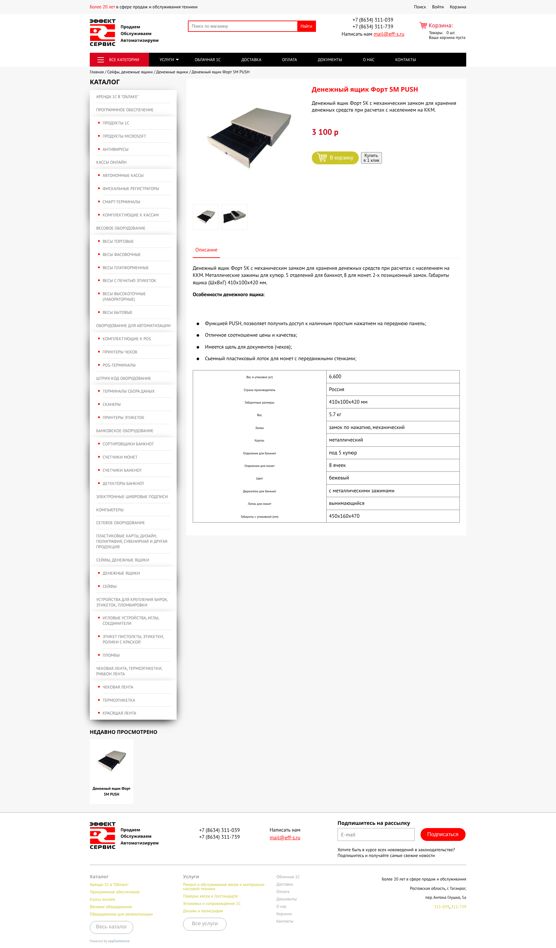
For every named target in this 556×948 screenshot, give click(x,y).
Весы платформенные (126, 267)
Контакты (405, 59)
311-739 (458, 906)
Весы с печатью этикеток (129, 280)
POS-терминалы (119, 365)
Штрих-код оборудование (123, 378)
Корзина (458, 7)
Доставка (251, 59)
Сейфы (109, 586)
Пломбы (111, 655)
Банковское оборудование (124, 430)
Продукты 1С (116, 123)
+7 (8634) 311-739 (373, 26)
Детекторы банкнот (123, 483)
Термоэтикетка (119, 700)
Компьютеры (110, 510)
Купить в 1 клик (371, 158)
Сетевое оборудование (120, 522)
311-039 (441, 906)
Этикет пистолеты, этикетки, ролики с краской (133, 639)
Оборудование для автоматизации (133, 325)
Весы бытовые (118, 312)
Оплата (289, 59)
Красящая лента (119, 713)
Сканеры (112, 404)
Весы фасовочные (122, 254)
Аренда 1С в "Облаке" (117, 96)
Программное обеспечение (124, 110)
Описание (206, 250)
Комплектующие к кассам (131, 215)
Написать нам (372, 34)
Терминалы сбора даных (129, 391)
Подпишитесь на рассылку (374, 822)
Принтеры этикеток (123, 417)
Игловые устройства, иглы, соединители (131, 620)
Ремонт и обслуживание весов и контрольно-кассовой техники (224, 886)
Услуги (167, 59)
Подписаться (443, 834)
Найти (306, 26)
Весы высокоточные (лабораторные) (124, 296)
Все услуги (205, 923)
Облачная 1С (208, 59)
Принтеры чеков (120, 352)
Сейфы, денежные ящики (122, 560)
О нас (369, 59)
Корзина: (441, 25)
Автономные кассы (123, 175)
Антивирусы (115, 149)
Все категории (124, 59)
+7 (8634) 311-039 (373, 20)
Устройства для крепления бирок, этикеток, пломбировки (132, 602)
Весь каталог (111, 927)
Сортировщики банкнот (128, 444)
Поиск (420, 7)
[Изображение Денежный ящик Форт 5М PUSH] (249, 138)
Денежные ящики (121, 573)
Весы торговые (118, 241)
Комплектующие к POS (127, 339)
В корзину (341, 157)
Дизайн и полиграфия (203, 911)
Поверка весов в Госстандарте (210, 896)
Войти (438, 7)
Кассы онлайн (111, 162)
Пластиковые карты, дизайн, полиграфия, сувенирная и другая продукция (131, 541)
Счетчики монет (120, 457)
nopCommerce (119, 941)
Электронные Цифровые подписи (132, 496)
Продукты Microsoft (124, 136)
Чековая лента (118, 687)
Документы (330, 59)
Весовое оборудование (120, 228)
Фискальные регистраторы (131, 188)
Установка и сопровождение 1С (212, 903)
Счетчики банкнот (122, 470)
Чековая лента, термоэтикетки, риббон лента (129, 671)
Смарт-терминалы (121, 202)
